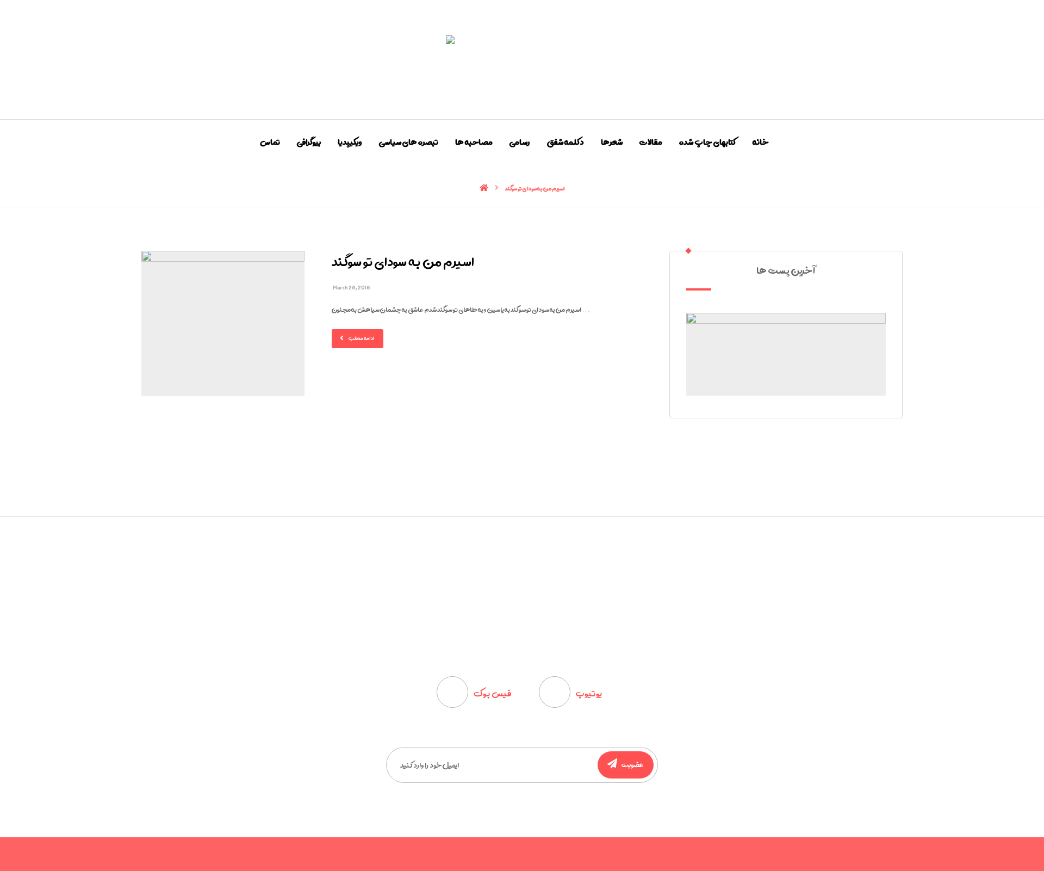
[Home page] (484, 188)
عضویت (633, 764)
